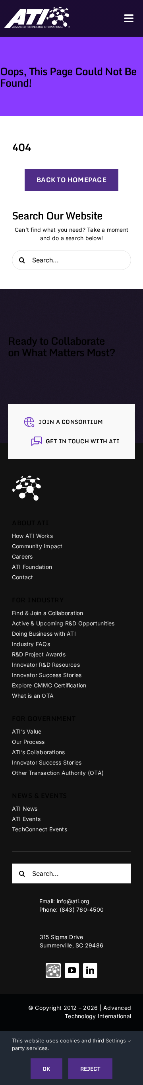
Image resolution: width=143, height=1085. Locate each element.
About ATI (30, 523)
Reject (90, 1068)
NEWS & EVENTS (39, 795)
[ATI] (53, 970)
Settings (117, 1040)
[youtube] (72, 970)
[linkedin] (90, 970)
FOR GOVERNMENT (43, 718)
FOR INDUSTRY (38, 600)
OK (46, 1068)
